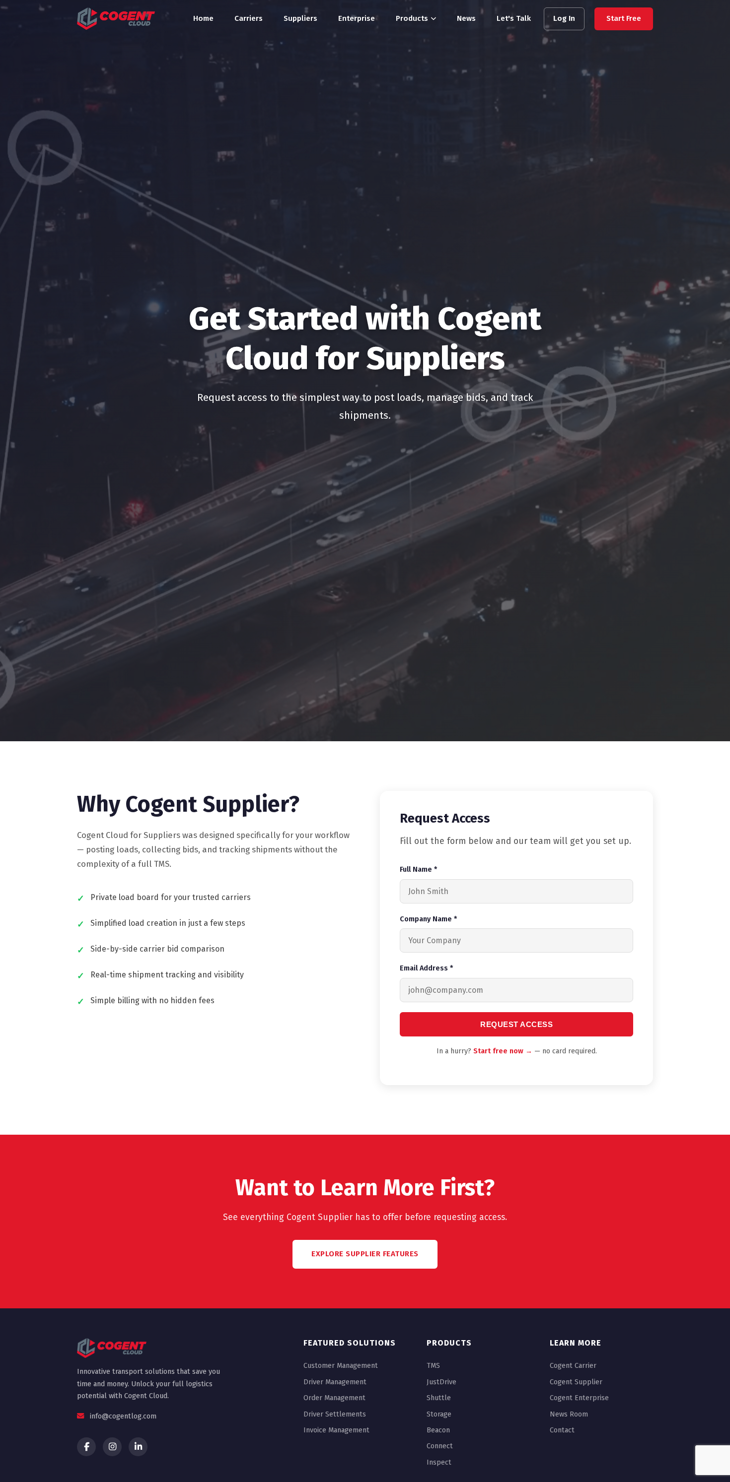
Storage (439, 1414)
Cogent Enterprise (579, 1398)
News (466, 18)
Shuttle (439, 1398)
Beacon (438, 1430)
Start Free (623, 18)
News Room (569, 1414)
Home (203, 18)
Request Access (516, 1024)
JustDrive (441, 1382)
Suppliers (300, 18)
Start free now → (502, 1051)
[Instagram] (112, 1446)
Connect (440, 1446)
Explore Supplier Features (365, 1253)
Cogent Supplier (576, 1382)
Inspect (439, 1462)
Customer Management (340, 1365)
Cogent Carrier (573, 1365)
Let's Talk (514, 18)
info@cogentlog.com (123, 1416)
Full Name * (418, 869)
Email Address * (426, 968)
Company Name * (428, 919)
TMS (433, 1365)
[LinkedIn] (138, 1446)
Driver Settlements (334, 1414)
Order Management (334, 1398)
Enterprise (356, 18)
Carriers (248, 18)
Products (412, 18)
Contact (562, 1430)
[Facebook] (86, 1446)
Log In (564, 18)
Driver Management (334, 1382)
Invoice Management (336, 1430)
